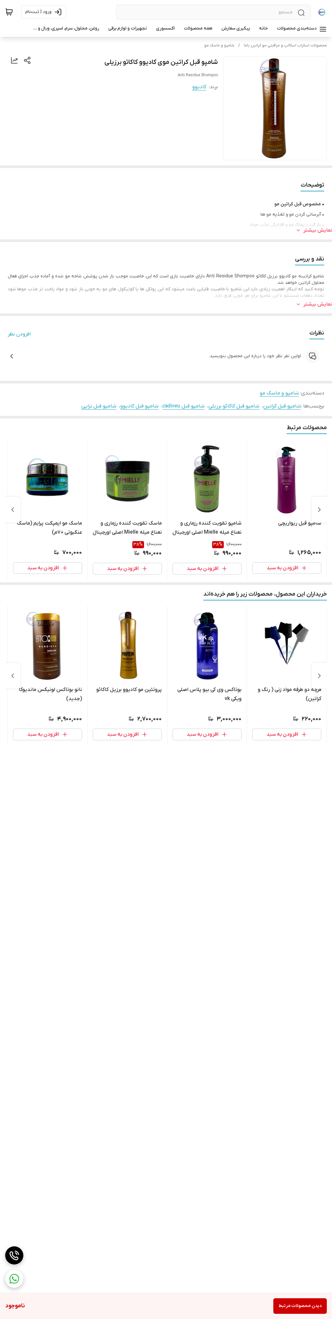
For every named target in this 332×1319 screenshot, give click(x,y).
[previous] (319, 510)
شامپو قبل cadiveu (183, 406)
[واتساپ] (14, 1279)
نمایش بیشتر (317, 230)
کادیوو (199, 87)
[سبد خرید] (9, 12)
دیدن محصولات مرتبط (300, 1306)
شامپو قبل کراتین (282, 406)
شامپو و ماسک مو (219, 45)
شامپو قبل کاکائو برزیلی (233, 406)
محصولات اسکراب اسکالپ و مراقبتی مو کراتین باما (285, 45)
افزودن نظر (19, 334)
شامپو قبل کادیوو (139, 406)
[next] (12, 510)
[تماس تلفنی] (14, 1255)
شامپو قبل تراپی (98, 406)
